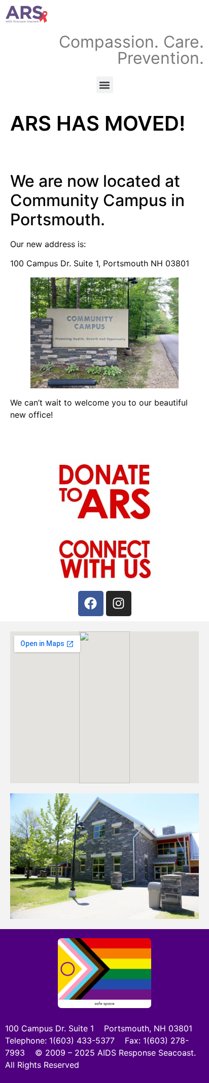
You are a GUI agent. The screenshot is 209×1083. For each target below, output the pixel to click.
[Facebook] (90, 603)
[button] (104, 84)
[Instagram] (118, 603)
